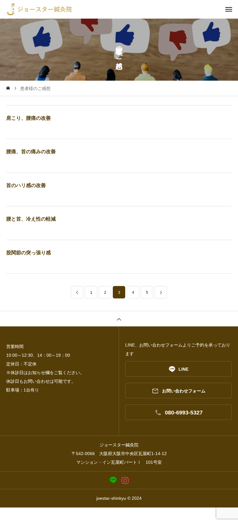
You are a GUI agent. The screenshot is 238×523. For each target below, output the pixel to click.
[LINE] (113, 480)
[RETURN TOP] (119, 318)
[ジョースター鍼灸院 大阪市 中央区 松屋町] (122, 9)
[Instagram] (125, 480)
